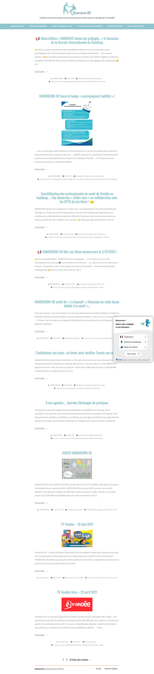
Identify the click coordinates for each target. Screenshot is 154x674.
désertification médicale (73, 645)
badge (70, 179)
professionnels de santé (103, 179)
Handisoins (82, 78)
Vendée (103, 81)
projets (99, 510)
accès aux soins (56, 81)
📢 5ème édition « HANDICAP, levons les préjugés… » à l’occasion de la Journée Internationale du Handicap (77, 40)
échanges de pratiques (70, 81)
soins (98, 81)
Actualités (89, 78)
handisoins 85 (90, 81)
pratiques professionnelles (84, 438)
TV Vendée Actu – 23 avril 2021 (77, 592)
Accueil (98, 669)
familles (89, 578)
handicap (82, 81)
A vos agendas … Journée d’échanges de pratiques (77, 402)
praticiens (95, 645)
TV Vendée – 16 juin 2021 (77, 524)
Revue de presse (115, 26)
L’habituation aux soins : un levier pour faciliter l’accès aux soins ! (77, 352)
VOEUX (114, 510)
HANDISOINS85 (58, 78)
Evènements (98, 78)
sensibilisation (98, 237)
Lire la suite (48, 71)
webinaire (96, 388)
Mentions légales (111, 669)
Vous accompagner (38, 26)
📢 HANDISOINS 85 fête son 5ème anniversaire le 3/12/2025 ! (77, 251)
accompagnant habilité (59, 179)
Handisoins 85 (17, 26)
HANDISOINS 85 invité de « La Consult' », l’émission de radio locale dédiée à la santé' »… (77, 303)
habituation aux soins (75, 388)
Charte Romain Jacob (62, 26)
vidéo (115, 578)
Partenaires (100, 176)
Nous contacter (136, 26)
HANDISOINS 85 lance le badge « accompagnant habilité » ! (77, 96)
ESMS (74, 179)
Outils (93, 176)
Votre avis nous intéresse (90, 26)
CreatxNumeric (44, 578)
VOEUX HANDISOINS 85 (77, 452)
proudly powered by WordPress (54, 669)
